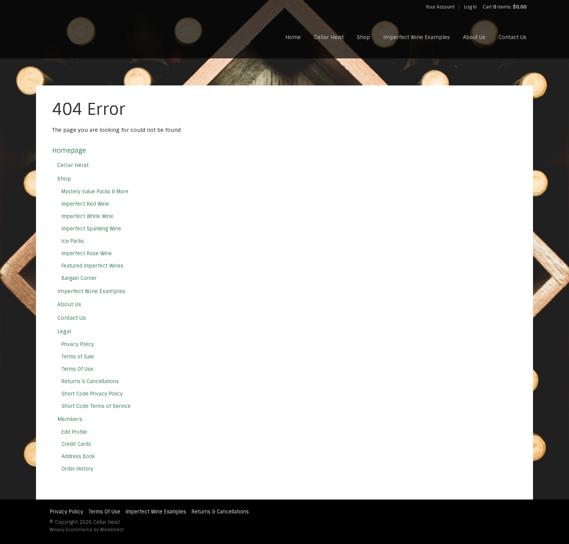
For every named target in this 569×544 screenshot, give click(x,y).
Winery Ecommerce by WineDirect (87, 530)
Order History (77, 469)
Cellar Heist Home (93, 29)
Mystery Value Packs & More (95, 191)
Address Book (78, 456)
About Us (474, 37)
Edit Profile (74, 432)
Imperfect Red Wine (85, 204)
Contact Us (512, 37)
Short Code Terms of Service (96, 406)
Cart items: (504, 7)
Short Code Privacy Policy (92, 394)
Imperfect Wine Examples (416, 37)
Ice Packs (73, 241)
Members (69, 419)
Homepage (69, 151)
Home (293, 37)
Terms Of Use (77, 369)
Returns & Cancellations (90, 381)
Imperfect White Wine (87, 216)
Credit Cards (76, 444)
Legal (64, 331)
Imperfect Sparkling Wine (91, 228)
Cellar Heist (329, 37)
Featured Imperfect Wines (92, 266)
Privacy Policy (78, 344)
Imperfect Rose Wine (87, 253)
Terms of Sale (78, 356)
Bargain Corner (79, 278)
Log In (470, 7)
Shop (363, 37)
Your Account (440, 7)
